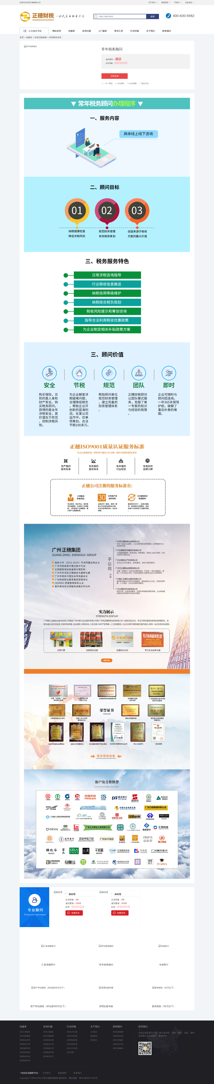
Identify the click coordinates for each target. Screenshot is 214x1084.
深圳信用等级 (25, 1052)
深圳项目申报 (25, 1048)
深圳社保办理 (25, 1040)
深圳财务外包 (25, 1056)
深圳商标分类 (48, 1048)
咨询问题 (86, 31)
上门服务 (102, 31)
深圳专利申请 (72, 1044)
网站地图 (73, 1078)
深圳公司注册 (72, 1032)
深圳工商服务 (25, 1032)
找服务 (71, 31)
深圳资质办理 (25, 1060)
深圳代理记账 (72, 1036)
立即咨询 (114, 76)
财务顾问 (166, 31)
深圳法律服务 (118, 1048)
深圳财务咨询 (55, 37)
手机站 (176, 2)
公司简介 (93, 1032)
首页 (22, 37)
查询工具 (118, 31)
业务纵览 (188, 2)
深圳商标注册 (72, 1040)
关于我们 (151, 2)
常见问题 (70, 1052)
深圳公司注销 (72, 1048)
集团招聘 (164, 2)
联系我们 (93, 1040)
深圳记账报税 (41, 37)
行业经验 (134, 31)
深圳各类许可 (48, 1056)
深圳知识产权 (25, 1044)
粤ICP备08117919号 (88, 1078)
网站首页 (56, 31)
